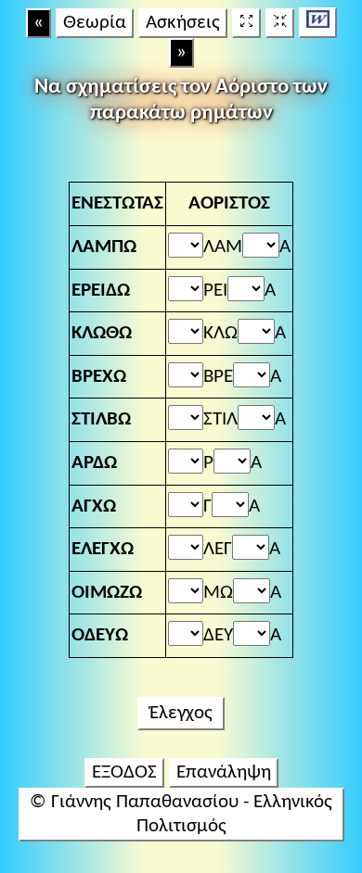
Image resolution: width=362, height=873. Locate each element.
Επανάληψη (223, 772)
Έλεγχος (181, 713)
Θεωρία (94, 22)
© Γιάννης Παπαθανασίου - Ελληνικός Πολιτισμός (181, 814)
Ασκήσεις (183, 22)
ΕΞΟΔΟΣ (124, 772)
